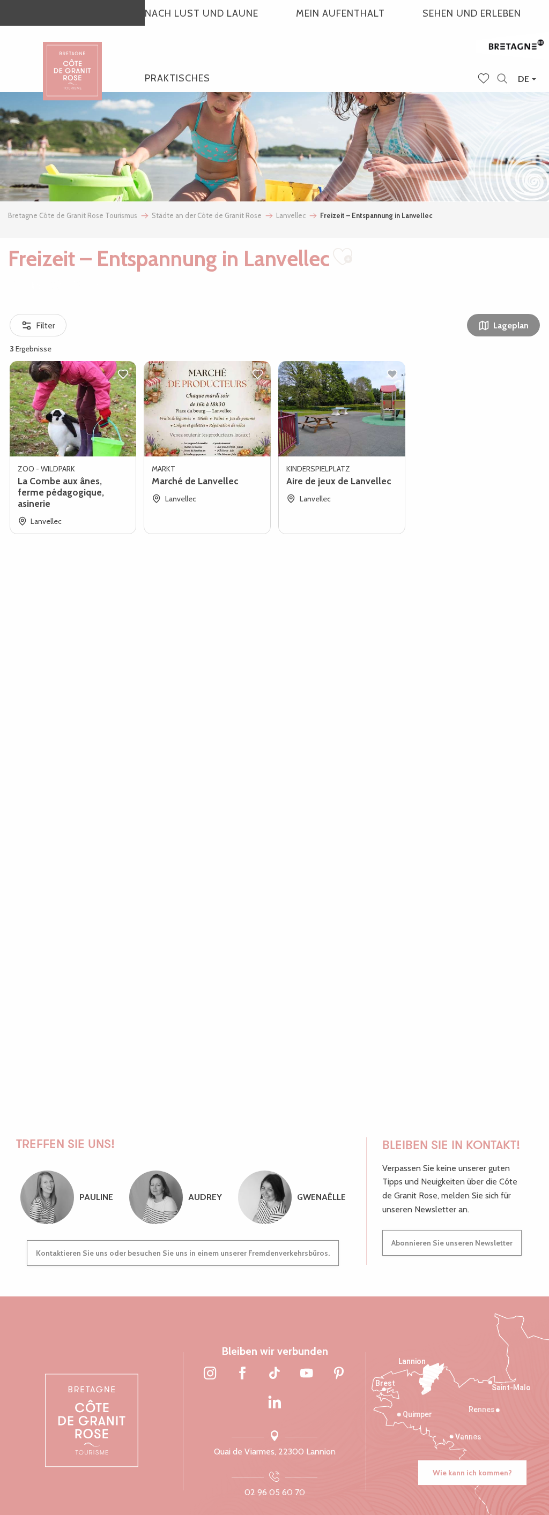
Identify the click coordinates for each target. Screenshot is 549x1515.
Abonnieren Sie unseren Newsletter (452, 1243)
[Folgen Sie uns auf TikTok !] (274, 1373)
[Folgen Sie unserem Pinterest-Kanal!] (339, 1373)
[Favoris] (485, 79)
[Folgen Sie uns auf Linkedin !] (274, 1403)
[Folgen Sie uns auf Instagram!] (210, 1373)
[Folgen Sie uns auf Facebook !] (242, 1373)
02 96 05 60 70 (274, 1492)
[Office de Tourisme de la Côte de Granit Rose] (72, 61)
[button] (502, 79)
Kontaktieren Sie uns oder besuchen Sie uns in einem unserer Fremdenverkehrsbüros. (183, 1253)
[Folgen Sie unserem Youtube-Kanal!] (307, 1373)
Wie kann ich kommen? (472, 1473)
